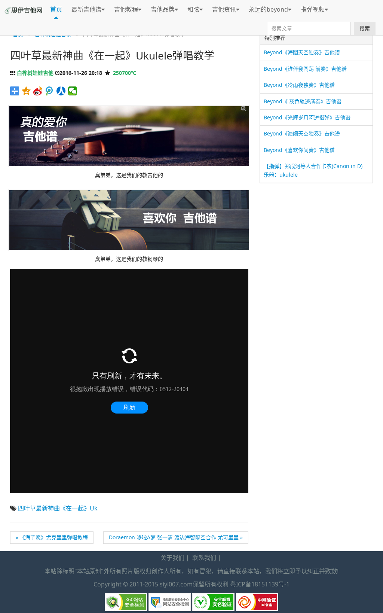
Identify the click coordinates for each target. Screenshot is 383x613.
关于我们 (172, 557)
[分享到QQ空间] (26, 90)
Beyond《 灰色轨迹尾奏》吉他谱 (302, 101)
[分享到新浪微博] (38, 90)
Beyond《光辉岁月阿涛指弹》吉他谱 (307, 117)
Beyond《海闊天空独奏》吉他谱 (302, 52)
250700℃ (124, 72)
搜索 (364, 28)
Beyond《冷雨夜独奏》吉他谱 (299, 84)
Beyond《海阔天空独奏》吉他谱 (302, 133)
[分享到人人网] (61, 90)
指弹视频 (313, 9)
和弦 (193, 9)
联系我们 (204, 557)
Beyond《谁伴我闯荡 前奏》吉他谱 (305, 68)
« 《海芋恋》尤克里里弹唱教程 (52, 537)
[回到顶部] (373, 603)
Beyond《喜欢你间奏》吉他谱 (299, 149)
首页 (56, 9)
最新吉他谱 (86, 9)
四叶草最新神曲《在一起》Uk (58, 508)
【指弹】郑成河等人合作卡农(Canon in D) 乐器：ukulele (313, 170)
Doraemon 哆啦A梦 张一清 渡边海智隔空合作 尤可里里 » (176, 537)
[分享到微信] (72, 90)
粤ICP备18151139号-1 (259, 584)
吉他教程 (126, 9)
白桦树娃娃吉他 (35, 72)
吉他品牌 (163, 9)
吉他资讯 (224, 9)
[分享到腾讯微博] (49, 90)
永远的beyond (268, 9)
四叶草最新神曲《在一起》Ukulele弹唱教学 (112, 55)
